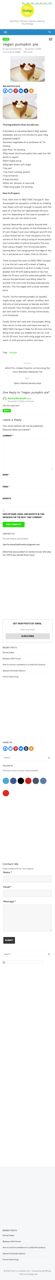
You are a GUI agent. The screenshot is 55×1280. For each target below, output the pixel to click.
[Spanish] (46, 4)
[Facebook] (5, 91)
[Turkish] (51, 4)
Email (6, 487)
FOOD (5, 39)
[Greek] (38, 4)
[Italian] (42, 4)
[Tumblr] (26, 91)
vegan (14, 352)
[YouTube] (6, 793)
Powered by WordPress (41, 1271)
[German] (33, 4)
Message (9, 901)
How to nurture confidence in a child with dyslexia (24, 665)
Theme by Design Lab (28, 1274)
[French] (29, 4)
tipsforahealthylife (13, 49)
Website (7, 498)
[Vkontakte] (21, 91)
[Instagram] (21, 781)
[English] (24, 4)
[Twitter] (10, 91)
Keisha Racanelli (17, 398)
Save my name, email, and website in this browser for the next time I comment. (23, 516)
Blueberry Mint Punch (12, 659)
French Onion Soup (11, 677)
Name (6, 475)
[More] (31, 91)
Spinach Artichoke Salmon (14, 671)
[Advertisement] (27, 588)
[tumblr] (36, 781)
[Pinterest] (15, 91)
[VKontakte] (43, 781)
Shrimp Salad (8, 652)
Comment (8, 436)
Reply (6, 411)
